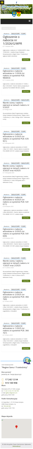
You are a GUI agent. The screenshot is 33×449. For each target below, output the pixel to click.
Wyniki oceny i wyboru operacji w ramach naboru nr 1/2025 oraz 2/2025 (16, 263)
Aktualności (6, 33)
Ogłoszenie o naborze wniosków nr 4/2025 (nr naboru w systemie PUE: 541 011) (16, 200)
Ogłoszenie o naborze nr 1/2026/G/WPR (12, 40)
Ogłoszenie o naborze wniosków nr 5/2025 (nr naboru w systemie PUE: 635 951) (16, 137)
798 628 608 (7, 406)
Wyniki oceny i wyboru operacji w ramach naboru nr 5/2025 (16, 105)
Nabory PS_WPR (15, 33)
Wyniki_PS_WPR (25, 100)
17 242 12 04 (11, 379)
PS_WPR (23, 33)
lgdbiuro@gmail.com (11, 393)
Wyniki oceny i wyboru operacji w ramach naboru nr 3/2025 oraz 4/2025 (16, 168)
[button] (16, 427)
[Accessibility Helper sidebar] (2, 2)
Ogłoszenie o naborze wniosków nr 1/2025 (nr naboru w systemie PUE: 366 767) (16, 329)
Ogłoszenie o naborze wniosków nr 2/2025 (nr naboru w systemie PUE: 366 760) (16, 295)
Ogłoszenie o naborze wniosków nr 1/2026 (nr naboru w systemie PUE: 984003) (14, 74)
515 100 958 (11, 382)
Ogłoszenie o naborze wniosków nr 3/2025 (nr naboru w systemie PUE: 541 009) (16, 232)
